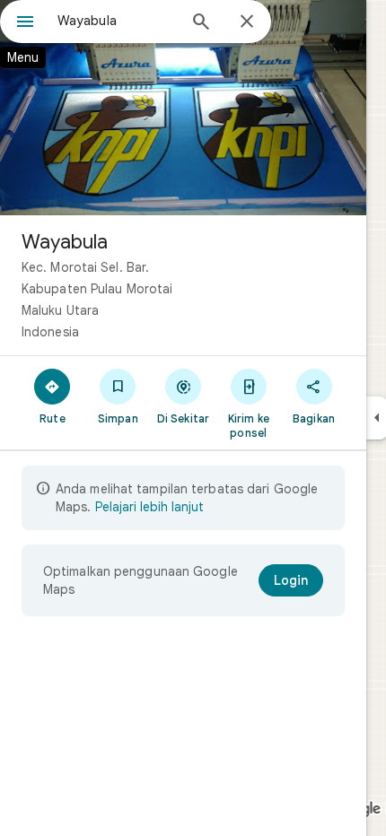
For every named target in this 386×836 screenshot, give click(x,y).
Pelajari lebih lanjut (149, 507)
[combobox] (116, 20)
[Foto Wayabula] (183, 107)
